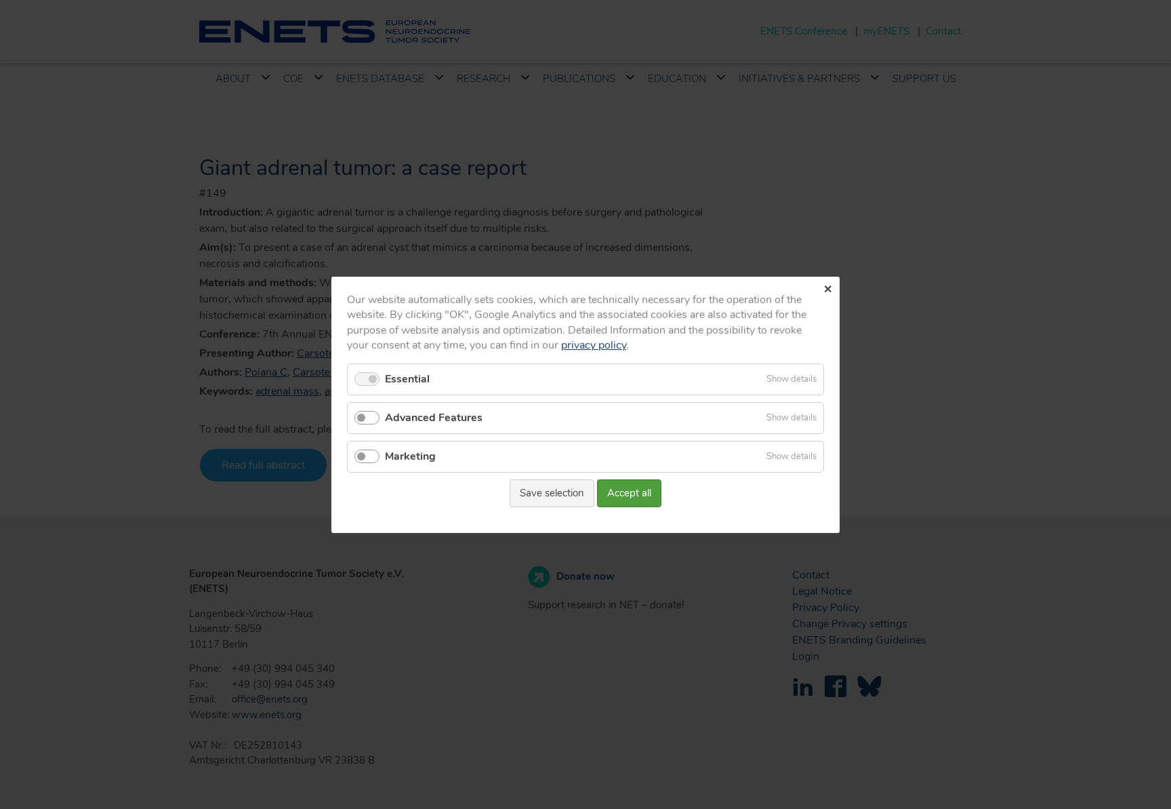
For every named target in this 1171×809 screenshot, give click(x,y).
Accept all (629, 493)
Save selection (552, 493)
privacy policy (593, 345)
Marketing (410, 456)
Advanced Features (433, 417)
